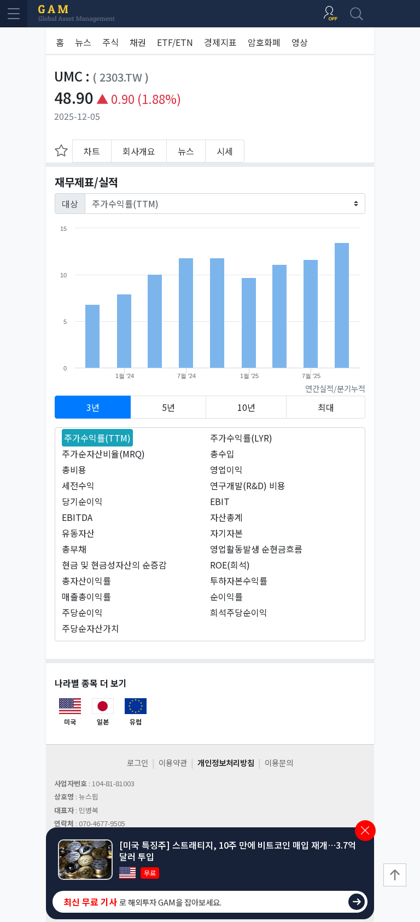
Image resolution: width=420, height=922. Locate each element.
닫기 (365, 830)
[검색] (357, 13)
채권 (138, 42)
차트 (92, 151)
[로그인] (330, 13)
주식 (110, 42)
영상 (299, 42)
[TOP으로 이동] (394, 874)
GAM (76, 13)
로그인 (137, 762)
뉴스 (83, 42)
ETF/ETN (175, 42)
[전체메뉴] (13, 13)
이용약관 (173, 762)
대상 (70, 203)
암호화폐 (264, 42)
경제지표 (220, 42)
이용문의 (279, 762)
